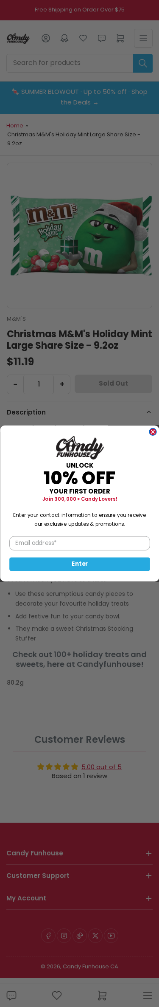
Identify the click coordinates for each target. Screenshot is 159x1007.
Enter (80, 564)
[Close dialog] (152, 431)
